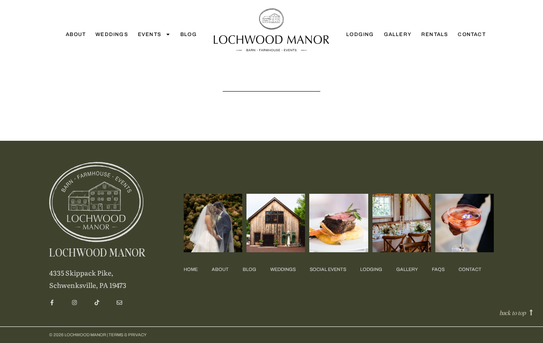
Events (149, 34)
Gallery (397, 34)
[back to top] (531, 312)
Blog (188, 34)
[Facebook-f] (52, 302)
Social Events (328, 269)
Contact (471, 34)
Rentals (434, 34)
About (76, 34)
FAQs (438, 269)
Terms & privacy (128, 334)
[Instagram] (74, 302)
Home (191, 269)
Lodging (360, 34)
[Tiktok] (97, 302)
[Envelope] (119, 302)
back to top (512, 312)
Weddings (111, 34)
